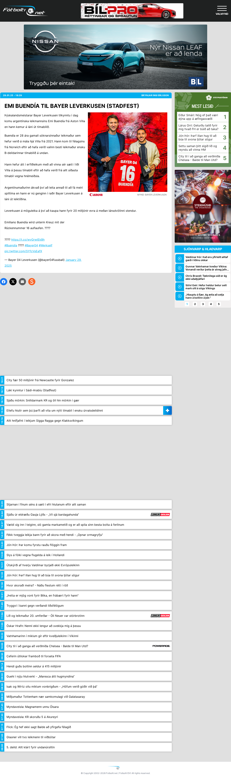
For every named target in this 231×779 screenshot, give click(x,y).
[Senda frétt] (22, 281)
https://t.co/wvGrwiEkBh (28, 239)
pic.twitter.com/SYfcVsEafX (23, 251)
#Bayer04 (31, 245)
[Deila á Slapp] (31, 281)
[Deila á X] (13, 281)
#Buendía (11, 245)
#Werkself (45, 245)
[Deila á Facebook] (3, 281)
